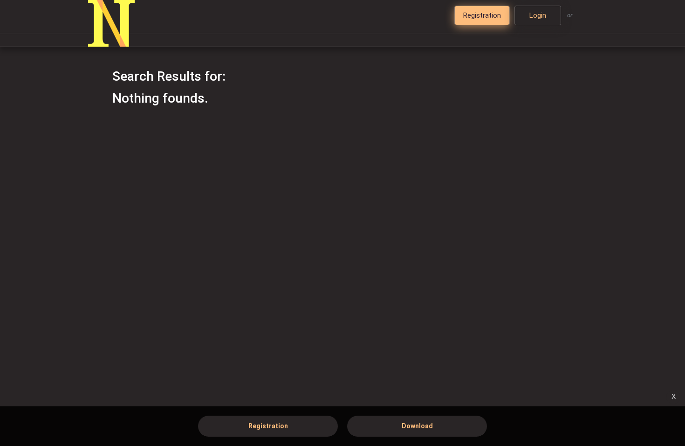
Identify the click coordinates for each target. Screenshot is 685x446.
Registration (268, 426)
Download (417, 426)
